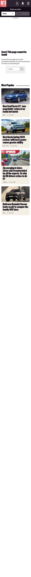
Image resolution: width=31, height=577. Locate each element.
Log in (22, 4)
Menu (28, 4)
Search (17, 4)
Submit (22, 69)
